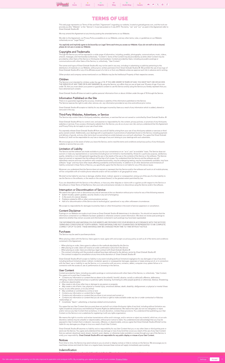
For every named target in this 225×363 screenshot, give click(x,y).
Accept (214, 359)
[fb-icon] (167, 4)
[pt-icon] (153, 4)
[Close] (222, 359)
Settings (203, 359)
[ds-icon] (148, 4)
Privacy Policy (121, 359)
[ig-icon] (162, 4)
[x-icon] (157, 4)
